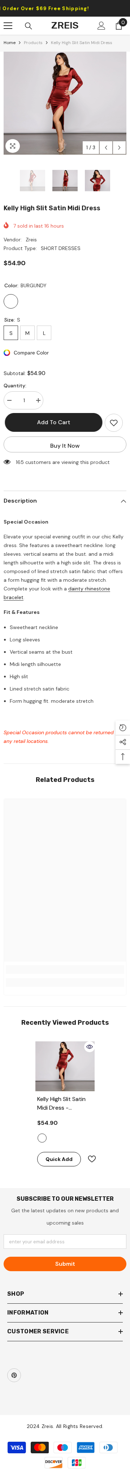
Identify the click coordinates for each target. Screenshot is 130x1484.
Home (10, 43)
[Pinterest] (14, 1375)
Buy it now (65, 445)
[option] (65, 103)
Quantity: (15, 385)
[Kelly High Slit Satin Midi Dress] (65, 1066)
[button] (106, 147)
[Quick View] (89, 1046)
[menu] (8, 25)
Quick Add (59, 1159)
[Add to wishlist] (114, 423)
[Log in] (101, 26)
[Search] (28, 26)
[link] (65, 969)
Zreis (31, 239)
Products (33, 43)
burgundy (42, 1138)
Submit (65, 1264)
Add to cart (52, 422)
